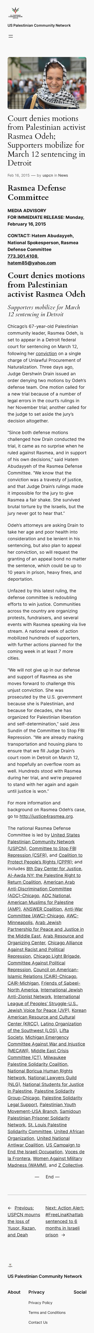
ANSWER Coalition (42, 909)
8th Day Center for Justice (53, 868)
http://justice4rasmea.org (46, 816)
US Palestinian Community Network (39, 25)
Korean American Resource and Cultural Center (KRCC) (47, 1017)
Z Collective (70, 1165)
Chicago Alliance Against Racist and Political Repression (45, 949)
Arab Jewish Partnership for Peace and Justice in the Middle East (46, 929)
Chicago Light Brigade (56, 956)
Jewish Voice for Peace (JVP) (38, 1010)
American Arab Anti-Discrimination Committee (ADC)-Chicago (41, 889)
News (63, 175)
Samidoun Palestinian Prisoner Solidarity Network (44, 1118)
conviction (46, 353)
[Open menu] (11, 36)
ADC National (56, 895)
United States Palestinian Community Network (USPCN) (44, 841)
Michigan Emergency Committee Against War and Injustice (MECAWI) (46, 1044)
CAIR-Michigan (23, 983)
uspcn (48, 175)
